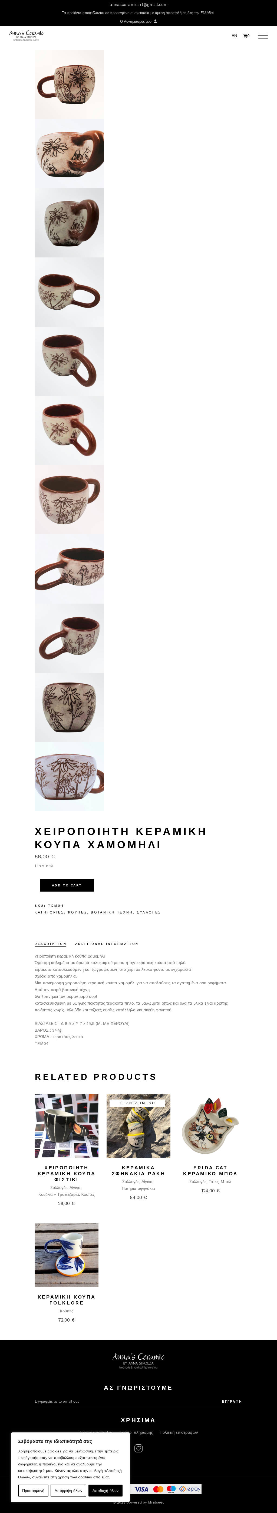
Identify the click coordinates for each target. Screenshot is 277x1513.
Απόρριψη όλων (68, 1490)
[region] (70, 1467)
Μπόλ (226, 1181)
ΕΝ (234, 35)
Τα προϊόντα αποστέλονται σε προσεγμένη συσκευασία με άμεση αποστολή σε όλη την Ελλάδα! (138, 13)
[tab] (51, 944)
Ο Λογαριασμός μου (136, 21)
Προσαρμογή (33, 1490)
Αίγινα (75, 1187)
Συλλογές (149, 912)
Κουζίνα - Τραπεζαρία (58, 1194)
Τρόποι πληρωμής (136, 1432)
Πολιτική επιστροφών (179, 1432)
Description (51, 944)
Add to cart (67, 885)
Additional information (107, 944)
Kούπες (77, 912)
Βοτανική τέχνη (112, 912)
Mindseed (156, 1502)
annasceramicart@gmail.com (138, 4)
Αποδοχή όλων (105, 1490)
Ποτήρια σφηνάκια (138, 1188)
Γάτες (214, 1181)
